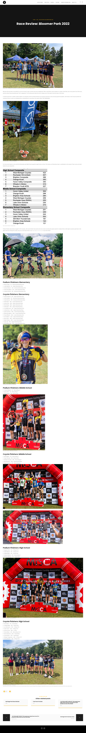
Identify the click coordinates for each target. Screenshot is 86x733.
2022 (37, 19)
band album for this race (37, 230)
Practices (47, 2)
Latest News (40, 2)
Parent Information (65, 2)
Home (34, 19)
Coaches (57, 2)
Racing (52, 2)
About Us (74, 2)
